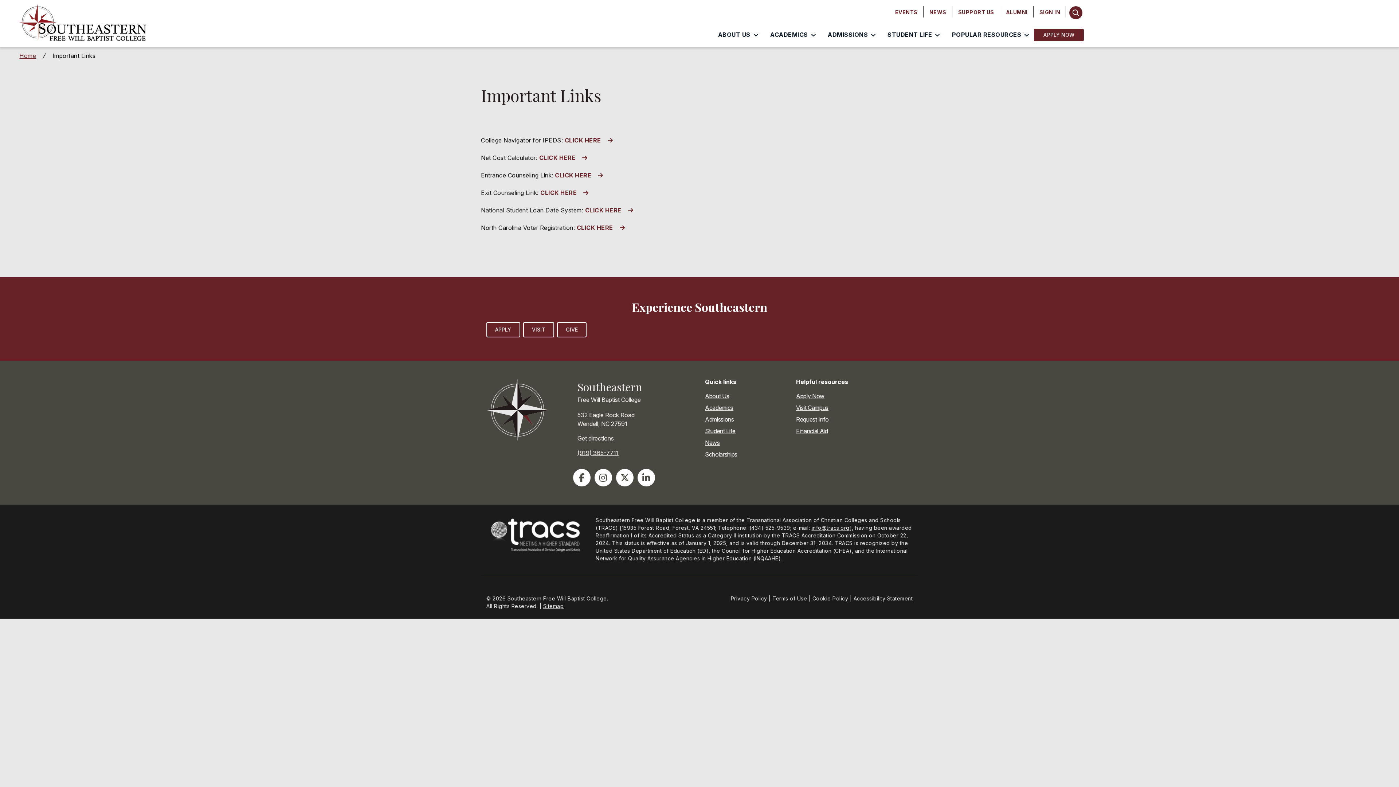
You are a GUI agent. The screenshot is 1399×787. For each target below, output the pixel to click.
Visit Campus (812, 407)
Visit (539, 329)
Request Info (812, 419)
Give (572, 329)
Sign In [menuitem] (1050, 12)
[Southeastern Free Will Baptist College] (185, 23)
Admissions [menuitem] (848, 34)
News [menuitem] (938, 12)
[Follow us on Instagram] (603, 477)
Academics (719, 407)
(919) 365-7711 (598, 453)
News (712, 442)
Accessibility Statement (883, 598)
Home (27, 55)
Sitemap (553, 606)
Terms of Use (789, 598)
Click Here (557, 157)
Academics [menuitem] (789, 34)
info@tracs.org (831, 528)
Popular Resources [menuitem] (987, 34)
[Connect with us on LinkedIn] (646, 477)
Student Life (720, 431)
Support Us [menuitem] (976, 12)
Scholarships (721, 454)
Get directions (595, 438)
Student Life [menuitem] (909, 34)
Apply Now (1058, 35)
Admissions (719, 419)
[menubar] (977, 12)
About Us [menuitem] (734, 34)
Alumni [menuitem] (1017, 12)
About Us (717, 396)
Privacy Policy (749, 598)
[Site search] (1075, 12)
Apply (503, 329)
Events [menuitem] (906, 12)
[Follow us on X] (625, 477)
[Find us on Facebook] (582, 477)
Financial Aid (812, 431)
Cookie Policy (830, 598)
